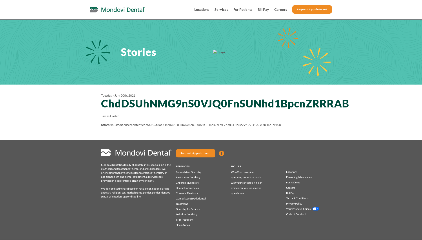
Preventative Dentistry (189, 172)
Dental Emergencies (187, 188)
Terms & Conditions (297, 198)
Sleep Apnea (183, 225)
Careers (280, 9)
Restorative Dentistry (188, 177)
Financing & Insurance (299, 177)
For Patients (242, 9)
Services (221, 9)
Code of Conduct (296, 214)
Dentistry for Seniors (188, 209)
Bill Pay (263, 9)
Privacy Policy (294, 203)
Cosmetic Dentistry (187, 193)
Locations (201, 9)
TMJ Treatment (184, 219)
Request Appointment (312, 9)
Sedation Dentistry (186, 214)
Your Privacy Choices (298, 208)
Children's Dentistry (187, 182)
